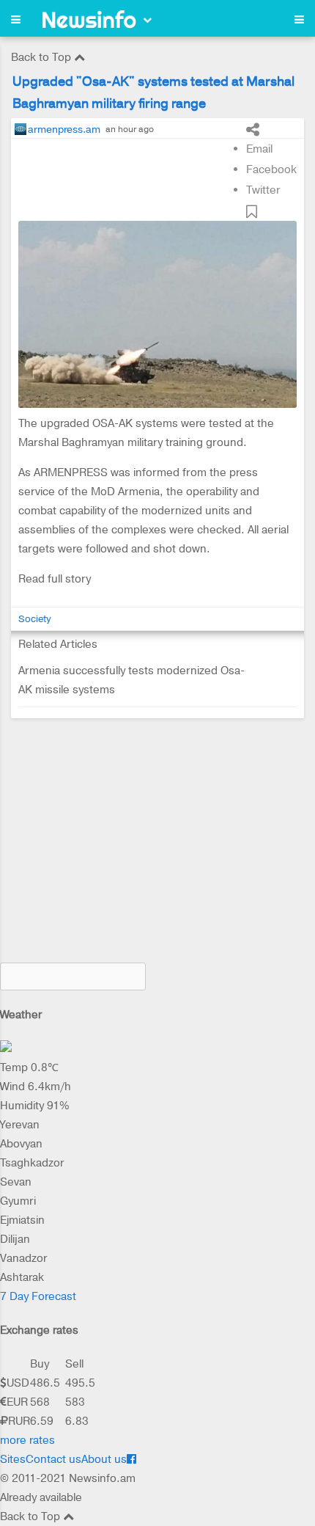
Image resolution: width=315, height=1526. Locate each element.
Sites (13, 1459)
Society (34, 619)
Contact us (53, 1459)
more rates (27, 1440)
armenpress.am (64, 129)
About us (104, 1459)
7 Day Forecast (38, 1296)
